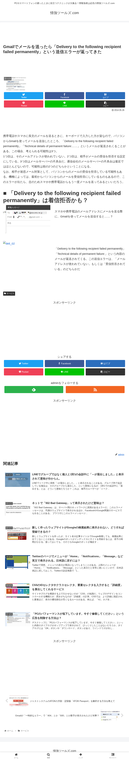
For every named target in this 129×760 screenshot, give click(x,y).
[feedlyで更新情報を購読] (33, 389)
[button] (119, 451)
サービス (10, 293)
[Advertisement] (64, 32)
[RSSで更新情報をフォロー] (95, 389)
